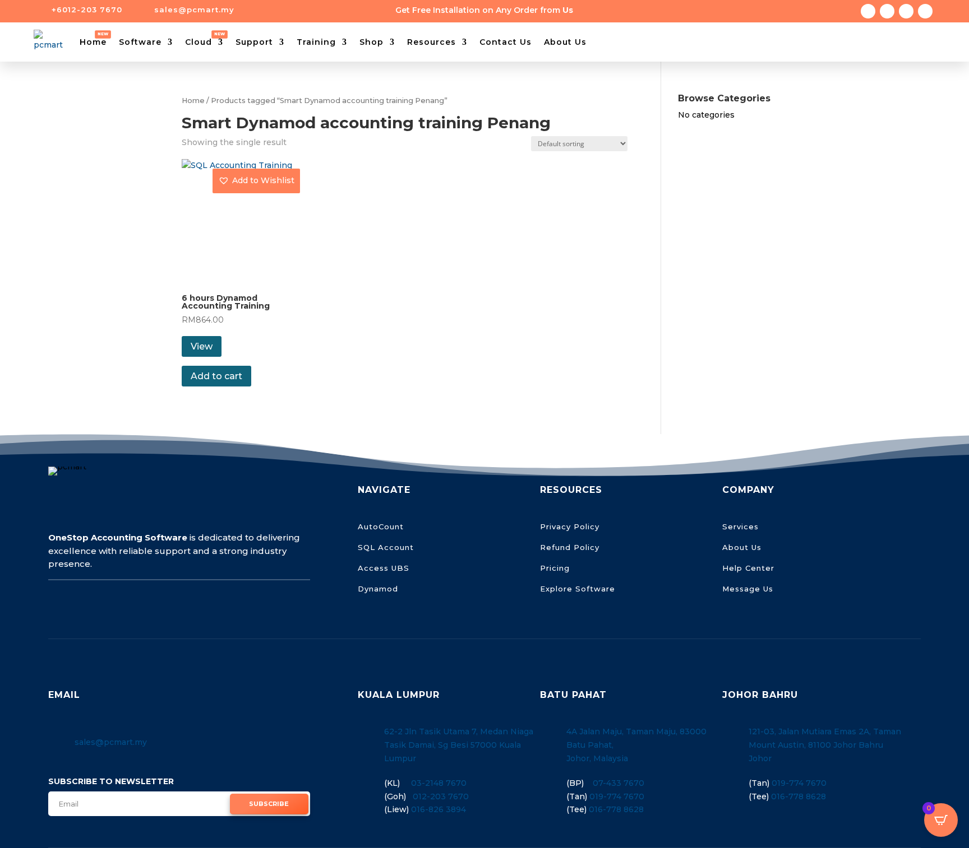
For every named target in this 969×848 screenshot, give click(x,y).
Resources (431, 42)
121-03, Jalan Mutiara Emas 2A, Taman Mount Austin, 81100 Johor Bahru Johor (825, 744)
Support (254, 42)
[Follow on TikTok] (906, 11)
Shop (371, 42)
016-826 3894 (438, 809)
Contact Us (505, 42)
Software (140, 42)
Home (93, 42)
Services (740, 526)
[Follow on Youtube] (925, 11)
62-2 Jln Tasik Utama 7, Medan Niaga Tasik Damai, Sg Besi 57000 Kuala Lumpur (458, 744)
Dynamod (378, 588)
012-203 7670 (441, 796)
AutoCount (381, 526)
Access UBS (383, 567)
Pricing (555, 567)
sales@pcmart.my (111, 742)
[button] (256, 181)
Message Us (747, 588)
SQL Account (386, 547)
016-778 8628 (616, 809)
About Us (565, 42)
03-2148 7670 (439, 783)
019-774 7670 (616, 796)
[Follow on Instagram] (887, 11)
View (202, 346)
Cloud (198, 42)
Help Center (748, 567)
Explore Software (577, 588)
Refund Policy (569, 547)
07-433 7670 (618, 783)
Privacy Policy (569, 526)
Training (316, 42)
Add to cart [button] (216, 376)
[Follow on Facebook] (868, 11)
